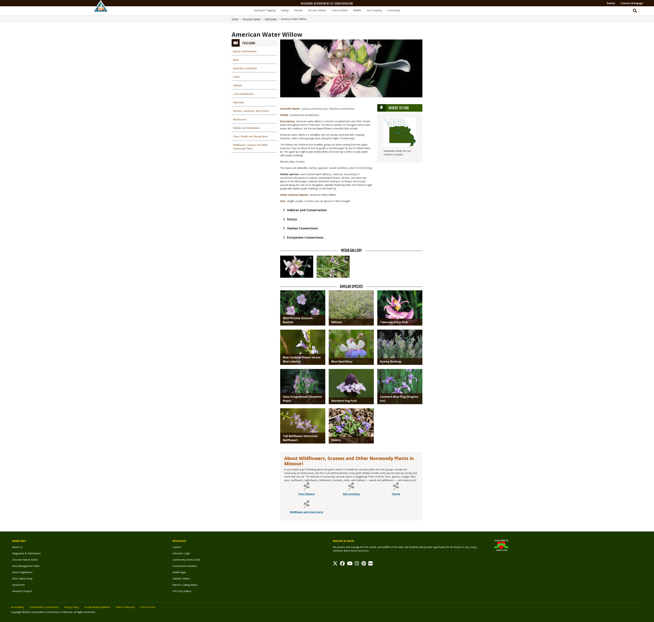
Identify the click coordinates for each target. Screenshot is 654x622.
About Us (17, 547)
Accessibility (17, 607)
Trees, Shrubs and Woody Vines (250, 136)
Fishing (285, 10)
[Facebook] (342, 564)
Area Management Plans (26, 566)
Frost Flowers (306, 494)
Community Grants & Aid (186, 559)
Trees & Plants (339, 10)
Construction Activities (185, 566)
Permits (298, 10)
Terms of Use (147, 607)
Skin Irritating (351, 494)
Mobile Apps (179, 572)
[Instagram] (357, 564)
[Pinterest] (363, 564)
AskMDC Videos (181, 578)
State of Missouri (125, 607)
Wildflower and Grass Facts (306, 512)
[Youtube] (350, 564)
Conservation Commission (44, 607)
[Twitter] (335, 564)
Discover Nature (317, 10)
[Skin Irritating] (351, 486)
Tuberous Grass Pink (394, 322)
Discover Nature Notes (25, 559)
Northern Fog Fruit (344, 401)
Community (393, 10)
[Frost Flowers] (306, 486)
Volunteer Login (181, 553)
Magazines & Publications (26, 553)
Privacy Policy (71, 607)
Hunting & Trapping (264, 10)
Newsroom (18, 584)
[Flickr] (370, 564)
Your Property (374, 10)
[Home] (101, 9)
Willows (336, 322)
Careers (177, 547)
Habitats (237, 85)
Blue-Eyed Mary (341, 361)
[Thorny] (396, 486)
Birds (236, 59)
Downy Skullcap (390, 361)
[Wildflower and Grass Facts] (306, 504)
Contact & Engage (632, 3)
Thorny (396, 494)
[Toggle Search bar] (635, 10)
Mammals (238, 102)
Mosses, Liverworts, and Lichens (251, 110)
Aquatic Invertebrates (244, 51)
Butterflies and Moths (245, 68)
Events (611, 3)
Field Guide (271, 19)
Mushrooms (239, 119)
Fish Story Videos (182, 591)
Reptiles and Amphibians (246, 128)
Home (235, 19)
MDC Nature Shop (22, 578)
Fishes (236, 76)
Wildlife (357, 10)
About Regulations (22, 572)
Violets (336, 440)
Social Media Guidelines (97, 607)
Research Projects (22, 591)
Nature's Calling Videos (185, 584)
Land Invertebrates (243, 93)
